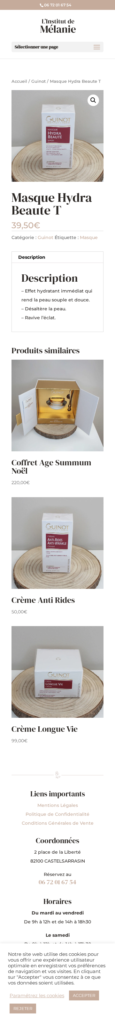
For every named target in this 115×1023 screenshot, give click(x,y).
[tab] (57, 257)
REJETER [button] (22, 1008)
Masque (89, 237)
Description (31, 257)
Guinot (38, 81)
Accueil (19, 81)
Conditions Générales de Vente (58, 823)
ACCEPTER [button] (84, 995)
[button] (93, 100)
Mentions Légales (57, 805)
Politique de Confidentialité (57, 814)
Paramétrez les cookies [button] (37, 995)
